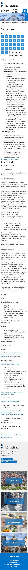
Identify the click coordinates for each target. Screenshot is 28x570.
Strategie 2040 (14, 481)
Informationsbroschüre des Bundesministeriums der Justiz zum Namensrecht (11, 355)
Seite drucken (7, 435)
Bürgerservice (22, 22)
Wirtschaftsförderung (14, 543)
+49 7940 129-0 (8, 459)
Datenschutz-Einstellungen (12, 564)
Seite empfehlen (7, 437)
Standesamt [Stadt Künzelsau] (10, 159)
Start (2, 22)
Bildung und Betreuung (15, 11)
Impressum (14, 566)
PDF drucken (19, 435)
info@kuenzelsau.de (10, 462)
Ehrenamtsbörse (14, 522)
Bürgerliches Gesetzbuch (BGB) (10, 364)
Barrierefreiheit (14, 560)
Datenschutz (13, 562)
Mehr (25, 2)
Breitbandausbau (14, 501)
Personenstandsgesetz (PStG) (10, 401)
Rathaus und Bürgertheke (5, 11)
